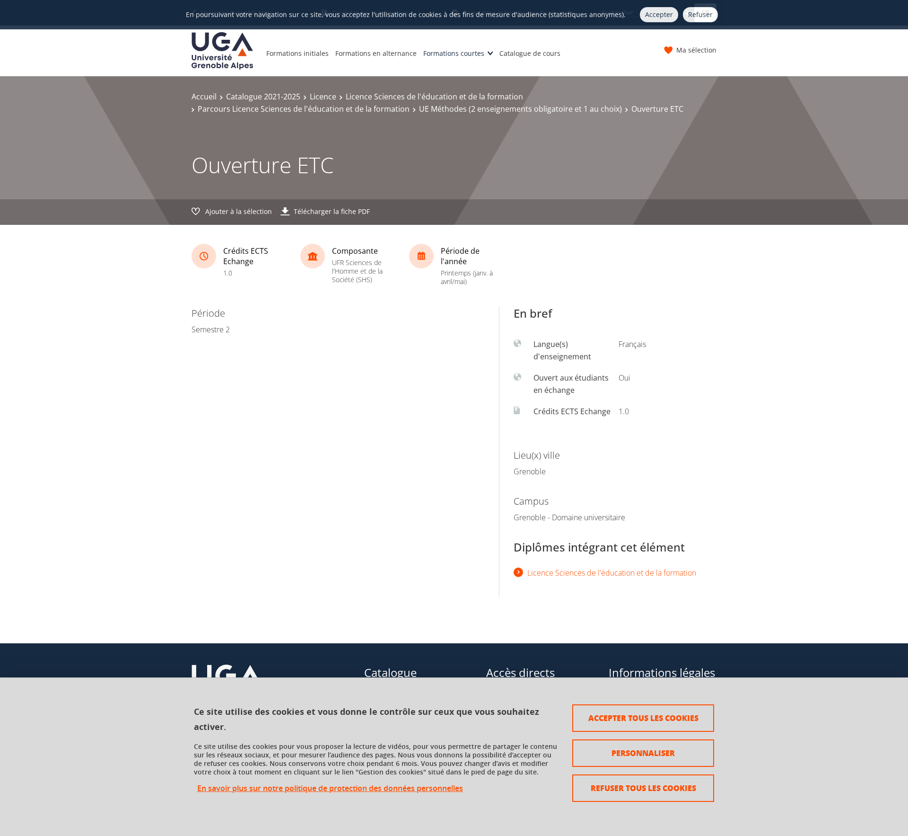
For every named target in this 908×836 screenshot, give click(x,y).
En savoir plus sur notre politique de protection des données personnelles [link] (330, 788)
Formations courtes (453, 53)
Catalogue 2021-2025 (263, 96)
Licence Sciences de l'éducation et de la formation (434, 96)
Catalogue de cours (529, 53)
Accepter (659, 14)
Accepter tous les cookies (643, 717)
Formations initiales (297, 53)
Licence (323, 96)
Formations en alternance (376, 53)
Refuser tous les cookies (643, 788)
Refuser (700, 14)
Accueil (204, 96)
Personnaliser (643, 752)
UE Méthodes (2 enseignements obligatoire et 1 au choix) (520, 109)
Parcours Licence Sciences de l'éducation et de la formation (304, 109)
